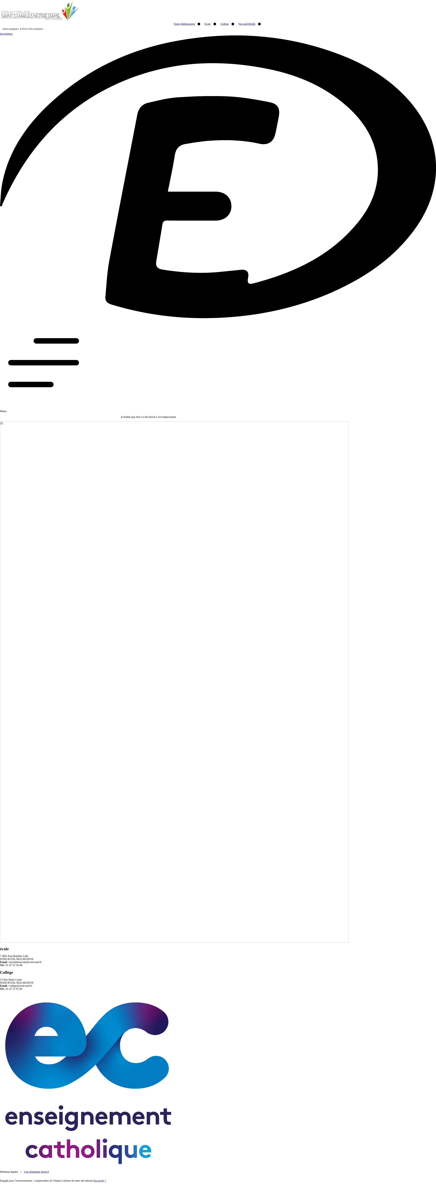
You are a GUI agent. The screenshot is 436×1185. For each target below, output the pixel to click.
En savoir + (100, 1180)
